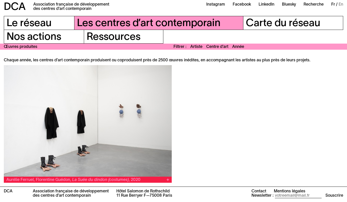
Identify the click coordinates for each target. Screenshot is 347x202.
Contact (258, 191)
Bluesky (289, 4)
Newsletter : (262, 195)
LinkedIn (266, 4)
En (341, 4)
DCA (15, 7)
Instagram (215, 4)
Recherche (314, 4)
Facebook (242, 4)
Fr (333, 4)
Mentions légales (289, 191)
